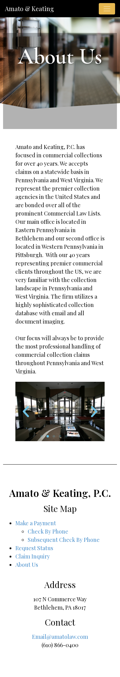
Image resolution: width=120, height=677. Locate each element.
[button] (41, 436)
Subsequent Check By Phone (64, 539)
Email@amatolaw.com (60, 636)
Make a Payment (35, 523)
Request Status (34, 548)
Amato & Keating (29, 8)
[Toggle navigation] (107, 8)
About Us (26, 564)
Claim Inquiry (32, 556)
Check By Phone (48, 531)
